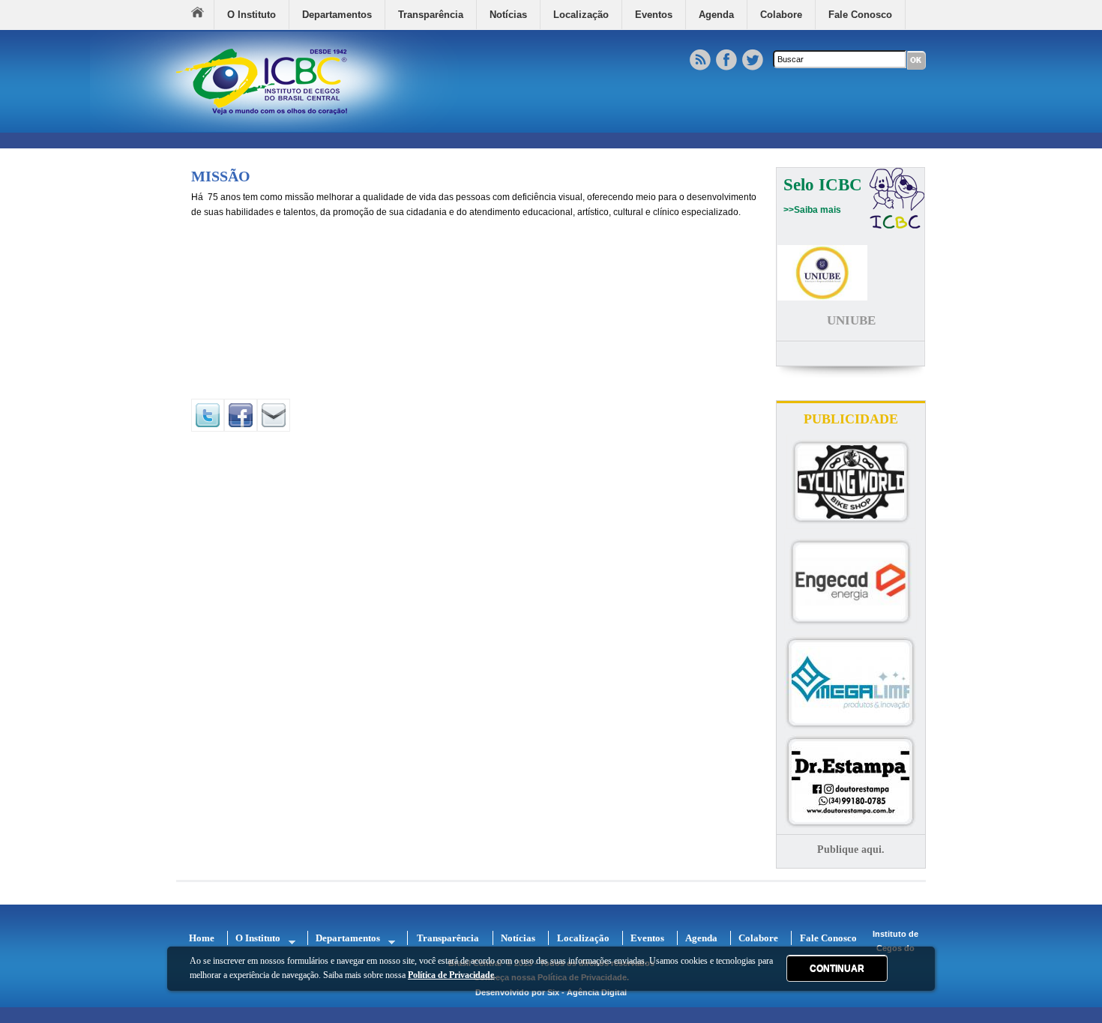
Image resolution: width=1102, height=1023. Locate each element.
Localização (581, 14)
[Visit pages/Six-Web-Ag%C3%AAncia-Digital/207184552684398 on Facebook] (240, 428)
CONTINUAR (837, 968)
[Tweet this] (207, 428)
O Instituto (251, 14)
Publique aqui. (851, 849)
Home (202, 14)
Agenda (716, 14)
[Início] (274, 129)
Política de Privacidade (451, 975)
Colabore (781, 14)
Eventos (653, 14)
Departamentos (337, 14)
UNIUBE (851, 320)
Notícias (508, 14)
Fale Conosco (860, 14)
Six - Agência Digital (587, 992)
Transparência (430, 14)
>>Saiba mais (812, 210)
